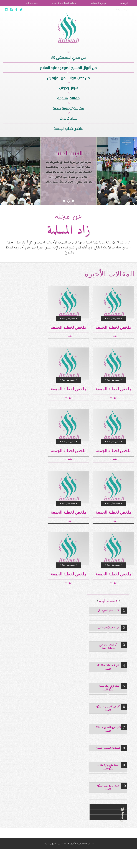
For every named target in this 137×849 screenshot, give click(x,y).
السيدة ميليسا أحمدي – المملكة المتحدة (108, 729)
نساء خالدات (68, 117)
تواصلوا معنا (122, 9)
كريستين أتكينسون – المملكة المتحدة (108, 709)
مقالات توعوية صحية (68, 107)
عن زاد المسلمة (98, 3)
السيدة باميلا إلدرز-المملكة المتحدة (108, 788)
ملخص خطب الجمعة (68, 127)
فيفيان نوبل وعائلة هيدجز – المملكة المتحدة (108, 688)
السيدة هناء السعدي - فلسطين (108, 748)
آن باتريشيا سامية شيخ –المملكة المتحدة (108, 647)
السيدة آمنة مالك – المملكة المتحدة (108, 667)
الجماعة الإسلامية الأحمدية (64, 3)
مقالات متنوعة (68, 97)
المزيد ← (113, 336)
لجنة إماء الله (32, 3)
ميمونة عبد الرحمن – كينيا (108, 627)
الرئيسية (124, 3)
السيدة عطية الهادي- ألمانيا (108, 610)
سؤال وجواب (68, 87)
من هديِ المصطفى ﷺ (68, 56)
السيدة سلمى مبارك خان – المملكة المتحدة (108, 767)
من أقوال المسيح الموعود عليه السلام (68, 67)
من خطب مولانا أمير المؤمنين (68, 77)
